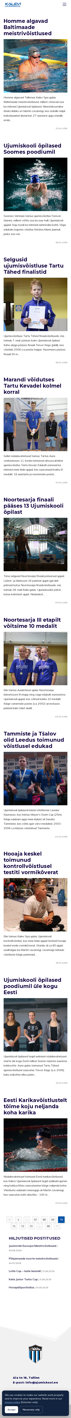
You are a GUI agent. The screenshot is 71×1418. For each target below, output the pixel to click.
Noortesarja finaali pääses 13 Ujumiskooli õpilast (34, 505)
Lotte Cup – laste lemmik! (25, 1271)
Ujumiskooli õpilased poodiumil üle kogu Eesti (33, 986)
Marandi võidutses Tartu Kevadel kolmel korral (33, 385)
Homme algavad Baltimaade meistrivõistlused (28, 27)
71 (14, 1226)
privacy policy (12, 1402)
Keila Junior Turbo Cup (23, 1279)
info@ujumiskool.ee (42, 1382)
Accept (11, 1409)
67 (35, 1219)
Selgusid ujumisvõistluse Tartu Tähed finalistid (34, 265)
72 (22, 1226)
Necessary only (31, 1409)
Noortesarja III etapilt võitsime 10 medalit (32, 623)
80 (48, 1226)
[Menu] (65, 5)
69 (52, 1219)
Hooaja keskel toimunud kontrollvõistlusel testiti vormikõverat (31, 863)
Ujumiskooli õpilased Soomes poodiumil (33, 149)
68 (44, 1219)
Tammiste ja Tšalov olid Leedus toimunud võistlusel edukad (34, 740)
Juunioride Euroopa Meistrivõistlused (32, 1245)
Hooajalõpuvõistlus (21, 1287)
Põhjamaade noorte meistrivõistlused (33, 1258)
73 (31, 1226)
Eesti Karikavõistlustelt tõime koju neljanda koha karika (35, 1106)
